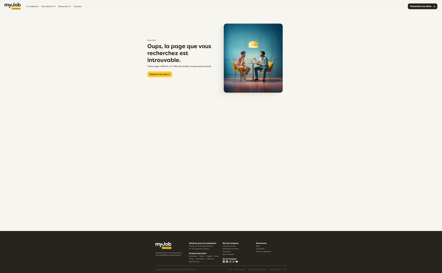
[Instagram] (230, 261)
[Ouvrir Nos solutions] (55, 6)
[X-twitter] (233, 261)
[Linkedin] (224, 261)
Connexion (227, 251)
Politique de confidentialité (257, 269)
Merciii (201, 256)
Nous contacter (228, 254)
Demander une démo (231, 249)
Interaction (193, 256)
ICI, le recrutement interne (199, 249)
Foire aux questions (263, 251)
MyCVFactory (194, 261)
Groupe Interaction (198, 253)
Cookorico (210, 259)
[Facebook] (227, 261)
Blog (258, 246)
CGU (285, 269)
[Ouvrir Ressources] (70, 6)
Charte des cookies (275, 269)
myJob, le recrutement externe (201, 246)
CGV (229, 269)
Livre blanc (260, 249)
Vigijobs (209, 256)
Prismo (191, 259)
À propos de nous (229, 246)
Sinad (216, 256)
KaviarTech (200, 259)
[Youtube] (237, 261)
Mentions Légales (239, 269)
